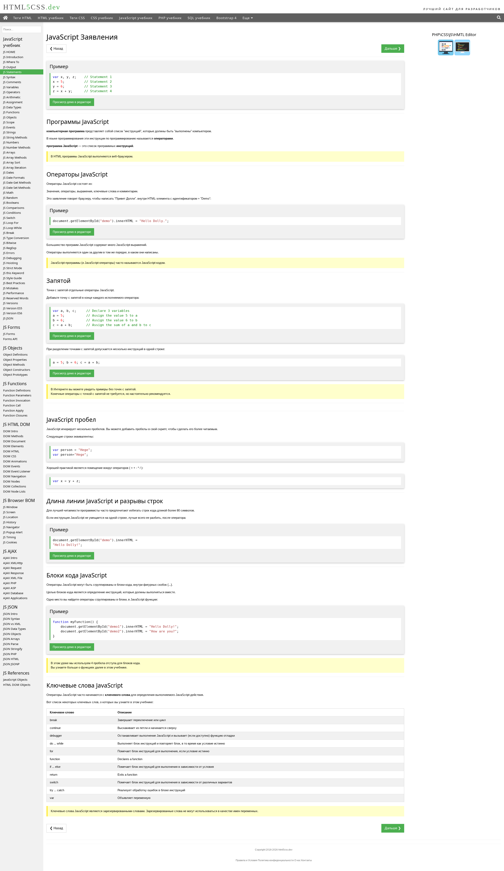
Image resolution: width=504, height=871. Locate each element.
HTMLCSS (31, 7)
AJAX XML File (12, 578)
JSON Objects (12, 634)
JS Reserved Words (15, 298)
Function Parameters (17, 395)
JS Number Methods (16, 147)
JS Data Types (12, 107)
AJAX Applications (15, 598)
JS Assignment (12, 102)
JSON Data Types (14, 629)
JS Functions (11, 112)
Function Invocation (16, 400)
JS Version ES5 (12, 308)
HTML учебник (51, 18)
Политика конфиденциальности (276, 860)
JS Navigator (11, 527)
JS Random (10, 198)
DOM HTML (11, 451)
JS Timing (9, 537)
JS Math (8, 192)
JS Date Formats (14, 177)
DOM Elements (13, 446)
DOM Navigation (14, 476)
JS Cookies (10, 542)
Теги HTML (22, 18)
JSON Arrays (11, 639)
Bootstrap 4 (226, 18)
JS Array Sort (11, 162)
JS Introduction (13, 57)
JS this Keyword (13, 273)
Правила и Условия (246, 860)
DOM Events (11, 466)
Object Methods (14, 364)
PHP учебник (170, 18)
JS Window (10, 507)
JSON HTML (11, 659)
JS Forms (9, 334)
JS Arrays (9, 152)
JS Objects (10, 117)
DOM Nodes (11, 481)
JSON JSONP (11, 664)
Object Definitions (15, 354)
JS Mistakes (10, 288)
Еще (247, 18)
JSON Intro (10, 614)
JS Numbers (11, 142)
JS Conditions (12, 213)
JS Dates (8, 172)
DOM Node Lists (14, 491)
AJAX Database (13, 593)
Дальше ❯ (393, 48)
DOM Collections (14, 486)
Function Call (12, 405)
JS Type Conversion (16, 238)
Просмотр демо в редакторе (72, 102)
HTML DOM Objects (16, 685)
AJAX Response (13, 573)
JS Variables (11, 87)
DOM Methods (13, 436)
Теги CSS (77, 18)
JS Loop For (11, 223)
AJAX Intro (10, 558)
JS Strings (9, 132)
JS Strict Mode (12, 268)
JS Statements (12, 72)
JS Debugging (12, 258)
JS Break (8, 233)
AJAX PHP (9, 583)
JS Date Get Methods (17, 182)
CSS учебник (102, 18)
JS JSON (8, 318)
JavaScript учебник (136, 18)
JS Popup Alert (12, 532)
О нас (297, 860)
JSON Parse (10, 644)
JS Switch (9, 218)
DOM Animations (15, 461)
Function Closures (15, 415)
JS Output (9, 67)
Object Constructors (16, 370)
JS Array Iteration (14, 167)
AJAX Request (12, 568)
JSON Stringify (12, 649)
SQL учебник (199, 18)
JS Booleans (11, 203)
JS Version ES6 (12, 313)
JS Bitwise (9, 243)
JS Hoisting (10, 263)
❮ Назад (56, 48)
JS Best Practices (14, 283)
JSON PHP (10, 654)
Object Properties (15, 360)
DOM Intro (10, 431)
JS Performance (13, 293)
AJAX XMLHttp (13, 563)
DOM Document (14, 441)
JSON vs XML (12, 624)
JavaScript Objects (15, 679)
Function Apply (13, 410)
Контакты (306, 860)
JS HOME (9, 52)
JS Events (9, 127)
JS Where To (11, 62)
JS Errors (9, 253)
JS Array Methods (15, 157)
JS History (9, 522)
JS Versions (10, 303)
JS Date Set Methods (16, 188)
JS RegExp (9, 248)
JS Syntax (9, 77)
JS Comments (12, 82)
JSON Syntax (11, 619)
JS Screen (9, 512)
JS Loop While (12, 228)
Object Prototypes (15, 374)
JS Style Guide (12, 278)
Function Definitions (17, 390)
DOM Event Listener (16, 471)
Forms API (10, 339)
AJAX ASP (9, 588)
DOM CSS (9, 456)
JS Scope (8, 122)
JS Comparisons (13, 208)
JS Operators (11, 92)
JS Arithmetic (11, 97)
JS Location (10, 517)
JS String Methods (15, 137)
